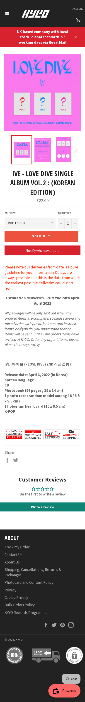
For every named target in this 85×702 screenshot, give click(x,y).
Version (10, 212)
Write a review (42, 507)
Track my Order (17, 547)
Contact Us (13, 554)
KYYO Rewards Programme (26, 612)
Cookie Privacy (16, 597)
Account (78, 9)
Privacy (10, 590)
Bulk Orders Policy (20, 604)
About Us (12, 562)
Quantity (64, 213)
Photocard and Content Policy (29, 582)
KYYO (19, 640)
